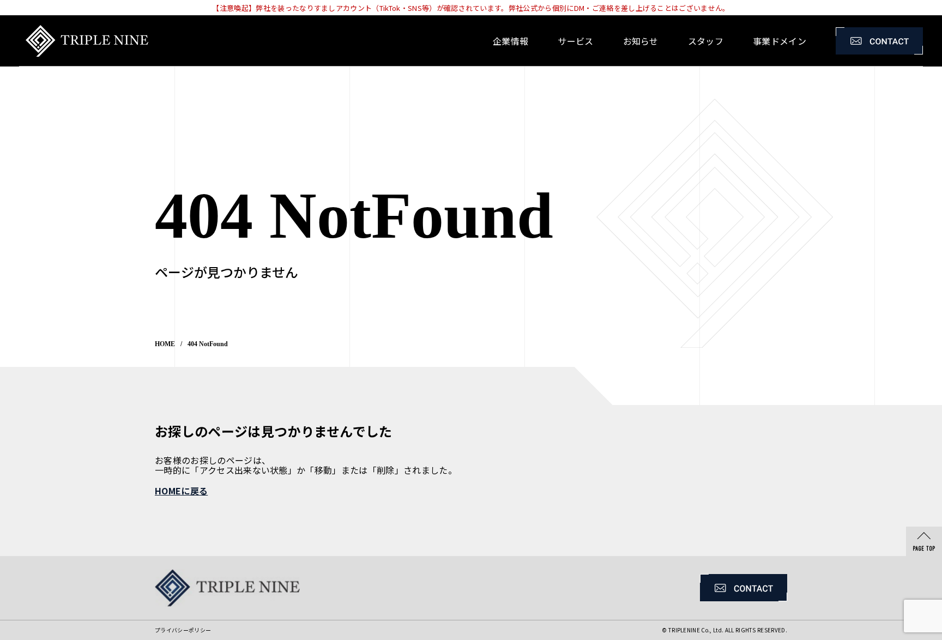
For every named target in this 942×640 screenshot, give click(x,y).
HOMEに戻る (181, 490)
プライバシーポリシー (183, 630)
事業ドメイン (779, 40)
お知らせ (641, 40)
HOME (165, 344)
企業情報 (510, 40)
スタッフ (705, 40)
